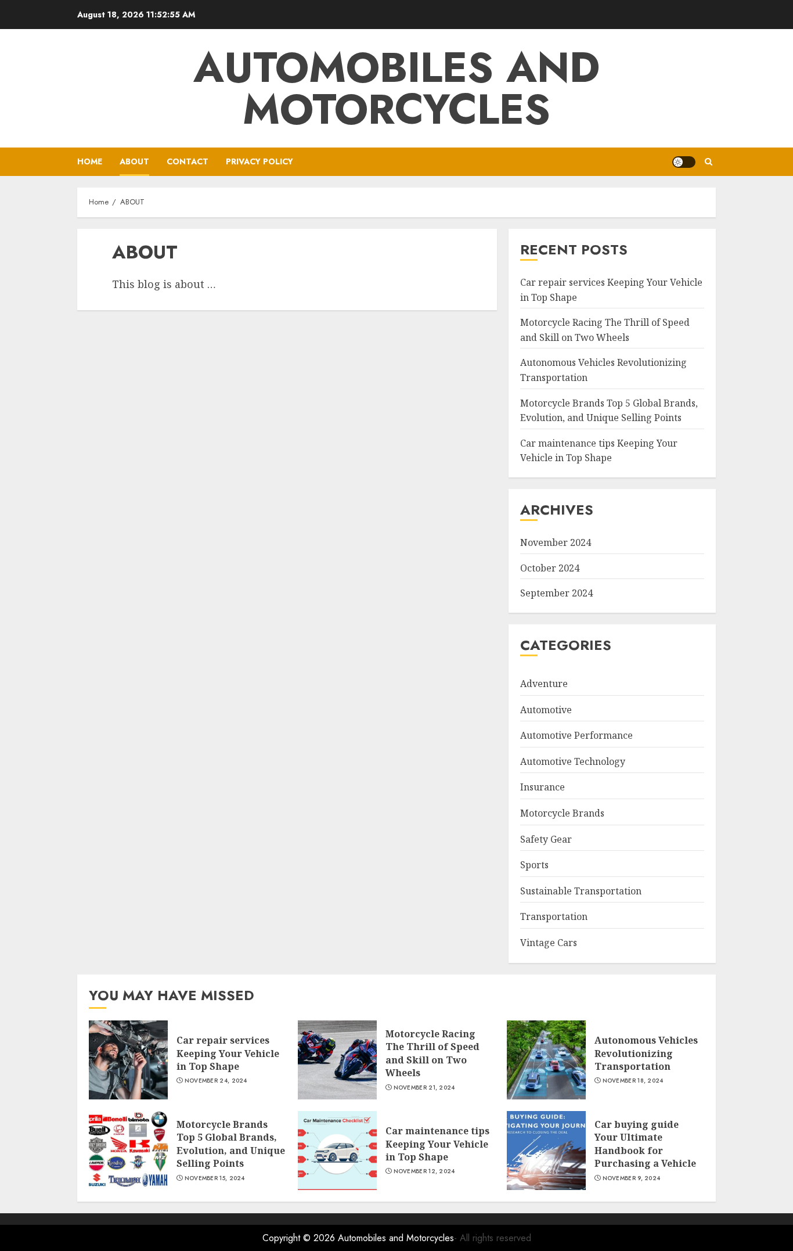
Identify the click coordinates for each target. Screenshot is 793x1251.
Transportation (553, 916)
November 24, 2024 (216, 1081)
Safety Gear (546, 839)
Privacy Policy (259, 161)
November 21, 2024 (424, 1088)
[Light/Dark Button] (683, 162)
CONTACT (187, 161)
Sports (534, 864)
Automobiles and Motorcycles (396, 88)
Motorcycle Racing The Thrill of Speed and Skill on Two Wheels (432, 1053)
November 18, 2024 (633, 1081)
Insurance (542, 787)
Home (89, 161)
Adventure (544, 683)
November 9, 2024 (632, 1178)
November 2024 (555, 542)
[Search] (708, 161)
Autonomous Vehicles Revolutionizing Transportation (646, 1053)
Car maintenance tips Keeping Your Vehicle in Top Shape (598, 451)
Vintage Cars (548, 942)
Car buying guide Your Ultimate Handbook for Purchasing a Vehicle (645, 1144)
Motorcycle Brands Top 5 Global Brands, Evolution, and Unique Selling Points (230, 1144)
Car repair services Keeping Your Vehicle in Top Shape (227, 1053)
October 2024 (549, 568)
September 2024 (556, 593)
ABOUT (134, 161)
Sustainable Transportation (580, 891)
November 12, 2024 (424, 1171)
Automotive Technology (572, 761)
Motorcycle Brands (562, 813)
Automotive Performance (576, 735)
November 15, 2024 (215, 1178)
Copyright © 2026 (300, 1238)
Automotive (546, 709)
